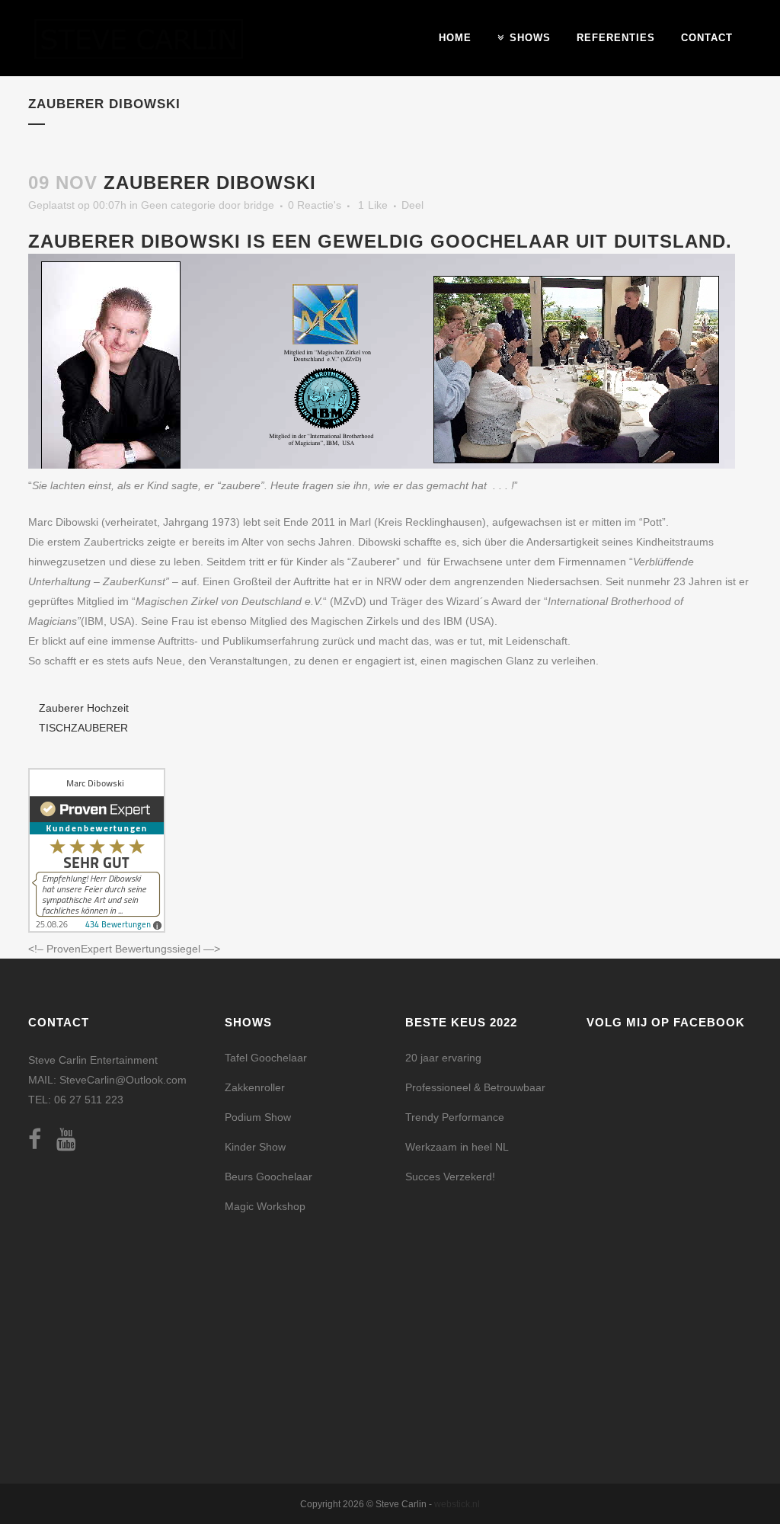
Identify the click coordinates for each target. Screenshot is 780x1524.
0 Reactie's (314, 205)
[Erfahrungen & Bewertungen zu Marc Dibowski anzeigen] (96, 929)
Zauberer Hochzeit (84, 708)
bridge (259, 205)
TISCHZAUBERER (83, 728)
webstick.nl (457, 1504)
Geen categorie (178, 205)
